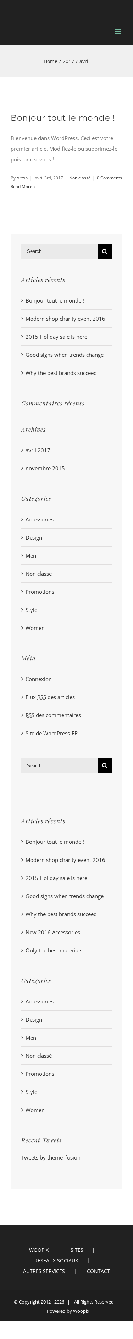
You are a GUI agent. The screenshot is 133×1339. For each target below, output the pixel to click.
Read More (21, 186)
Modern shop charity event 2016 (65, 318)
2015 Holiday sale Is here (56, 336)
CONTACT (98, 1271)
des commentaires (53, 715)
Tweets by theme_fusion (51, 1157)
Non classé (80, 178)
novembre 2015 (45, 468)
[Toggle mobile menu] (118, 31)
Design (34, 537)
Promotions (40, 591)
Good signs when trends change (65, 354)
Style (31, 609)
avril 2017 (38, 450)
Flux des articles (50, 697)
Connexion (39, 678)
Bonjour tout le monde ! (63, 118)
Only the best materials (54, 950)
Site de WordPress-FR (52, 733)
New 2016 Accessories (53, 932)
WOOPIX (39, 1249)
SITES (77, 1249)
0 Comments (109, 178)
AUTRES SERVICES (44, 1271)
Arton (22, 178)
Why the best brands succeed (61, 372)
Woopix (81, 1311)
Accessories (40, 519)
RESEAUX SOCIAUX (56, 1260)
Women (35, 627)
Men (31, 555)
